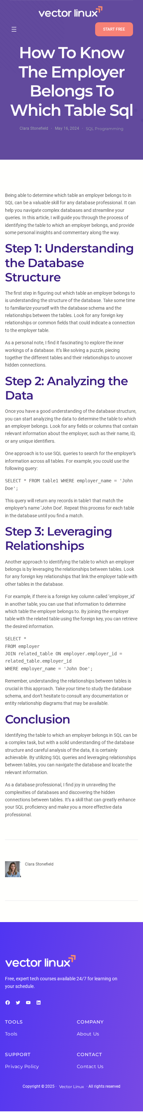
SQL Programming (104, 128)
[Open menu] (14, 29)
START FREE (114, 29)
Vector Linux (71, 1086)
